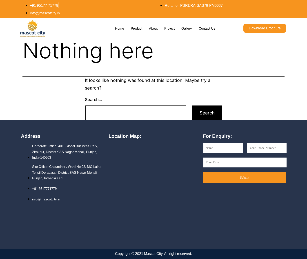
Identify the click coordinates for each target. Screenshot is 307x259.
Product (136, 28)
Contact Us (207, 28)
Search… (93, 99)
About (153, 28)
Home (119, 28)
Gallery (186, 28)
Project (169, 28)
